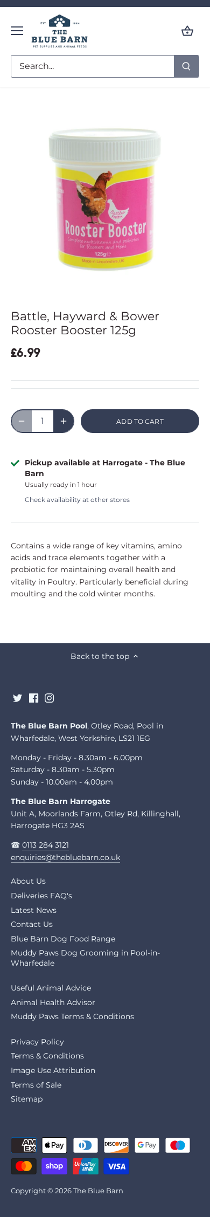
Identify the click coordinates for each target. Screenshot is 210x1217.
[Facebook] (33, 697)
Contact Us (32, 924)
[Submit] (186, 66)
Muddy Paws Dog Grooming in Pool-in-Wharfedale (85, 957)
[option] (105, 200)
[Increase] (63, 421)
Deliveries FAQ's (41, 895)
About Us (28, 881)
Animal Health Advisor (53, 1002)
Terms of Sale (36, 1085)
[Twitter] (17, 697)
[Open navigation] (17, 30)
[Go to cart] (187, 31)
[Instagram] (49, 697)
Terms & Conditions (47, 1056)
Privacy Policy (37, 1042)
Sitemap (27, 1099)
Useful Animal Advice (51, 988)
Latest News (34, 910)
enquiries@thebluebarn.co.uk (65, 857)
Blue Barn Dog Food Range (63, 939)
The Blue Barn (98, 1191)
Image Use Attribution (53, 1070)
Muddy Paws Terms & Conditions (72, 1016)
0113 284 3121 (45, 845)
